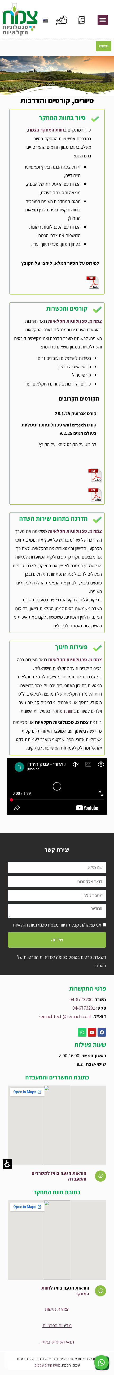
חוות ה (68, 711)
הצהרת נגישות (57, 1309)
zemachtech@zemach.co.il (64, 1016)
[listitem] (103, 20)
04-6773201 (83, 1008)
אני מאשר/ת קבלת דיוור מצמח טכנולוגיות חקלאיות (57, 925)
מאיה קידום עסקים (47, 1365)
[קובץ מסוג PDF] (57, 282)
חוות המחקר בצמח (46, 130)
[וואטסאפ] (82, 1032)
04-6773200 (81, 999)
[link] (100, 1176)
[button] (103, 20)
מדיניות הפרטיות (38, 957)
